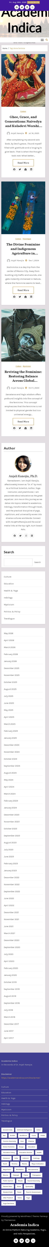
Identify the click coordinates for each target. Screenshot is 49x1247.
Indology (8, 597)
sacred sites (7, 1186)
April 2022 (9, 905)
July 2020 (8, 954)
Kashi (5, 1164)
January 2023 (10, 870)
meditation (20, 1169)
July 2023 (8, 849)
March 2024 (9, 794)
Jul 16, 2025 (33, 133)
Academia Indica (24, 1225)
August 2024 (10, 773)
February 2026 (11, 654)
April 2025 (9, 717)
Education (9, 583)
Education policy (9, 1152)
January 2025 (10, 738)
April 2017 (9, 1038)
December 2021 (11, 912)
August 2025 (10, 689)
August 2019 (10, 996)
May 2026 (8, 633)
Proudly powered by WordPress (16, 1216)
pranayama (36, 1175)
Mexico (5, 1175)
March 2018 (9, 1017)
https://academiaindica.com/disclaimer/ (20, 1078)
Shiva (19, 1186)
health (39, 1152)
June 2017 (9, 1031)
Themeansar (9, 1220)
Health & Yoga (11, 590)
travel (19, 1192)
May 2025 (8, 710)
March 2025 (9, 724)
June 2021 (9, 926)
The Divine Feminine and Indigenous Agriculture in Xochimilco (23, 251)
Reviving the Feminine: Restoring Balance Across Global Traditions (23, 379)
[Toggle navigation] (42, 40)
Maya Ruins (7, 1169)
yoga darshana (8, 1203)
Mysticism (27, 366)
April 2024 (9, 787)
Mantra (24, 1164)
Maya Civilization (38, 1164)
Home (5, 48)
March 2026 (9, 647)
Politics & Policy (12, 611)
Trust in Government (33, 1192)
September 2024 (12, 766)
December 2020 (11, 940)
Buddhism (23, 1135)
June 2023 (9, 856)
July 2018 (8, 1010)
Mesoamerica (33, 1169)
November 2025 (12, 675)
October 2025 (10, 682)
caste (34, 1135)
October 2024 (10, 759)
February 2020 (11, 968)
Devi (22, 1141)
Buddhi (12, 1135)
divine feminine (9, 1147)
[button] (47, 40)
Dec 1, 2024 (33, 260)
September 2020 (12, 947)
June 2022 (9, 898)
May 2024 (8, 780)
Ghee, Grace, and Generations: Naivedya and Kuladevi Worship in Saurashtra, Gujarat (23, 124)
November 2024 (12, 752)
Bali (4, 1135)
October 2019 (10, 982)
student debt (8, 1192)
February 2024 (11, 800)
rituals (20, 1181)
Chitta (43, 1135)
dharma (31, 1141)
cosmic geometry (9, 1141)
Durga (21, 1147)
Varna (20, 1198)
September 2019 (12, 989)
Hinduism (6, 1158)
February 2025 (11, 731)
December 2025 (11, 668)
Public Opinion (8, 1181)
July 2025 (8, 696)
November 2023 (12, 821)
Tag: (17, 48)
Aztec (38, 1130)
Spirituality (29, 1186)
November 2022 (12, 884)
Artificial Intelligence (24, 1130)
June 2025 (9, 703)
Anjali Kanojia (17, 133)
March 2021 (9, 933)
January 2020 (10, 975)
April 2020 (9, 961)
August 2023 (10, 842)
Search (9, 552)
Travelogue (27, 239)
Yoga (28, 1198)
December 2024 (11, 745)
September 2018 (12, 1003)
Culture (23, 111)
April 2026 (9, 640)
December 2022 (11, 877)
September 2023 (12, 835)
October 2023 (10, 828)
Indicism (26, 1158)
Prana (26, 1175)
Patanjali (16, 1175)
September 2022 (12, 891)
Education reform (25, 1152)
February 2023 (11, 863)
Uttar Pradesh (8, 1198)
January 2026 (10, 661)
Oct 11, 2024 (33, 388)
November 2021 (11, 919)
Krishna (14, 1164)
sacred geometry (33, 1181)
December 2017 (11, 1024)
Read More (23, 163)
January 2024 (10, 807)
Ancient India (7, 1130)
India (16, 1158)
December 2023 (11, 814)
